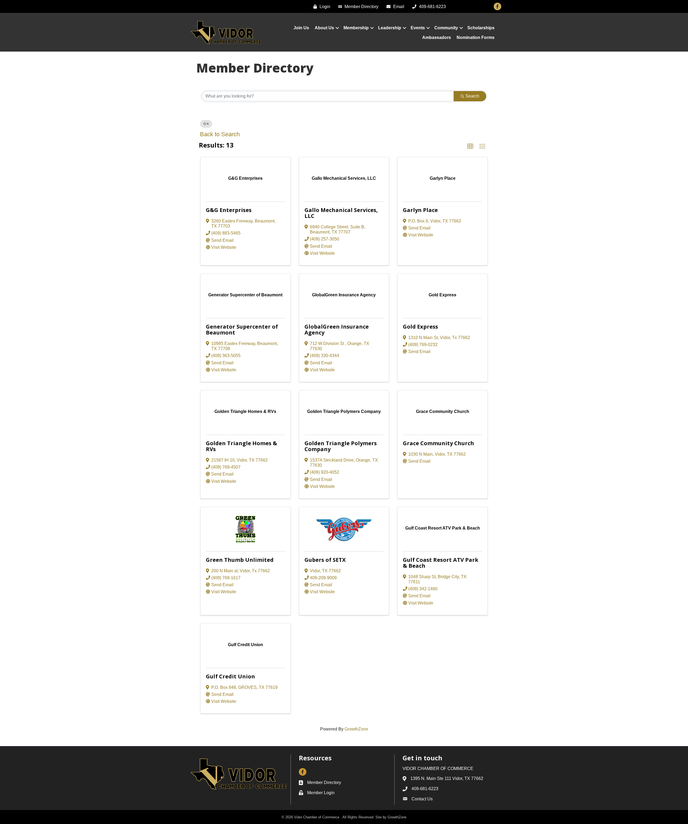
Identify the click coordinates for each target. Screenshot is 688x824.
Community (446, 28)
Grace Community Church (438, 443)
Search (472, 96)
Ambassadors (436, 37)
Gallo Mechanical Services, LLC (341, 213)
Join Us (301, 28)
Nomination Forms (475, 37)
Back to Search (220, 134)
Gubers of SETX (325, 559)
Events (418, 28)
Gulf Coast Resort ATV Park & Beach (440, 562)
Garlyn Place (420, 210)
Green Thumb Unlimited (240, 559)
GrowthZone (356, 729)
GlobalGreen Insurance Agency (336, 329)
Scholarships (480, 28)
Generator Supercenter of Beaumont (242, 329)
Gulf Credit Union (230, 676)
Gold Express (420, 326)
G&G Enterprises (229, 210)
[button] (470, 146)
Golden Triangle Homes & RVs (241, 446)
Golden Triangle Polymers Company (340, 446)
